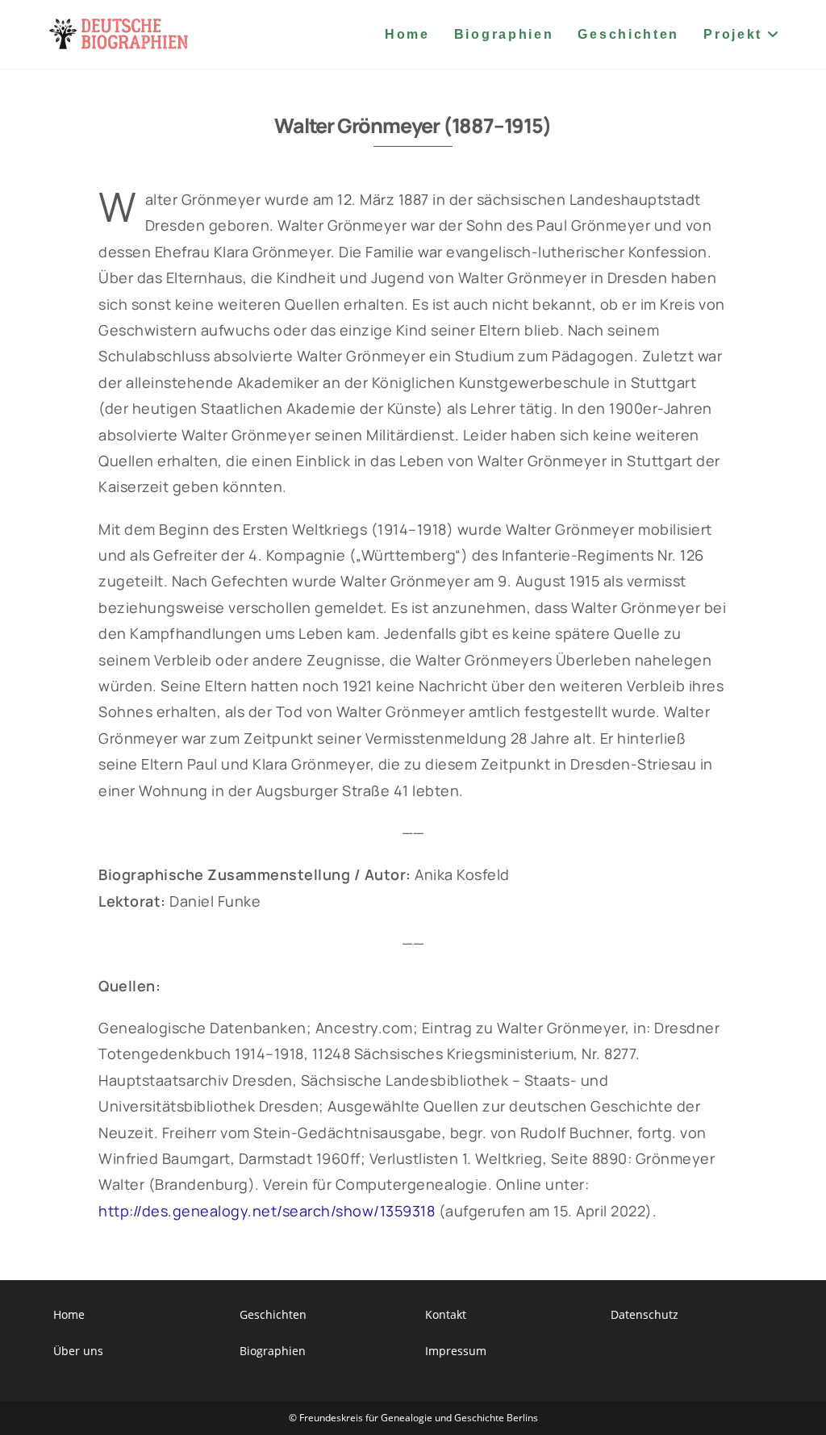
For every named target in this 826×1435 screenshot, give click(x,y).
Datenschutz (644, 1314)
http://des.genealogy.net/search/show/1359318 (266, 1210)
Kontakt (445, 1314)
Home (69, 1314)
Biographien (273, 1350)
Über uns (78, 1350)
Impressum (455, 1350)
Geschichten (273, 1314)
